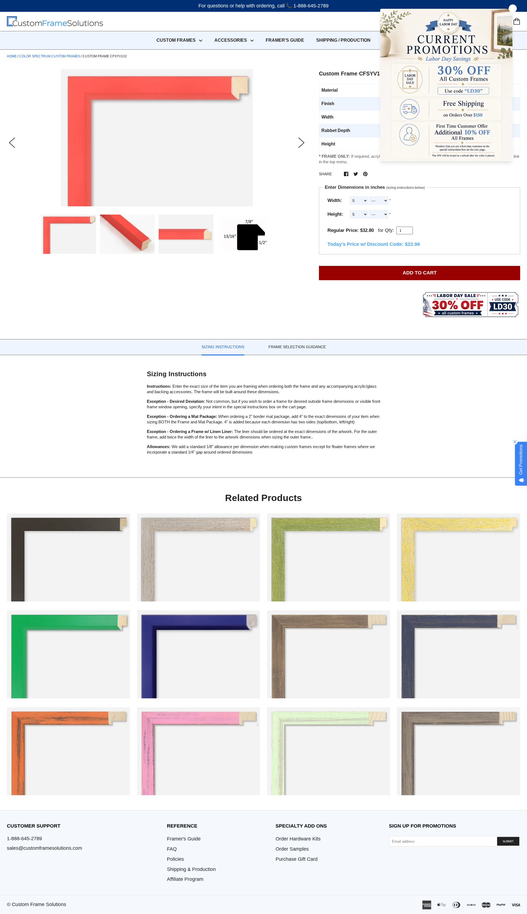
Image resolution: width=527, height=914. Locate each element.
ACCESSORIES (231, 40)
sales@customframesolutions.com (44, 848)
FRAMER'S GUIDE (285, 40)
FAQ (172, 849)
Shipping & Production (191, 869)
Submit (508, 841)
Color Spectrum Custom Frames (49, 56)
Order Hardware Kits (298, 839)
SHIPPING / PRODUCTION (343, 40)
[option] (156, 137)
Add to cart (420, 272)
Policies (175, 859)
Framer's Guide (184, 839)
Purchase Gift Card (297, 859)
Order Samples (292, 849)
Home (12, 56)
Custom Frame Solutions (39, 904)
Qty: (389, 230)
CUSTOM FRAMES (176, 40)
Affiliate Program (185, 879)
